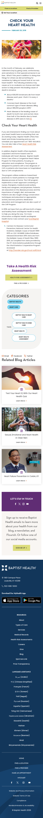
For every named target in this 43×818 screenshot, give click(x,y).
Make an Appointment (21, 773)
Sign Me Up (20, 548)
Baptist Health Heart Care (24, 316)
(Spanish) (22, 706)
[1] (31, 119)
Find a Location (11, 8)
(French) (21, 687)
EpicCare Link (21, 659)
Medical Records (21, 635)
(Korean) (21, 691)
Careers (21, 644)
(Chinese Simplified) (21, 682)
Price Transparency (21, 664)
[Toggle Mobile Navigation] (40, 3)
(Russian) (21, 701)
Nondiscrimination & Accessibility (21, 805)
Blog (21, 654)
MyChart (21, 778)
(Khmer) (21, 730)
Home (21, 758)
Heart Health (19, 331)
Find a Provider (32, 8)
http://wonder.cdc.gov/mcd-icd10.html (25, 250)
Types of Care (21, 625)
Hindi (21, 740)
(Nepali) (21, 696)
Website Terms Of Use (21, 796)
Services (21, 630)
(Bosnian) (21, 735)
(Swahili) (21, 721)
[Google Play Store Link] (31, 600)
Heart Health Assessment (24, 338)
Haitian (21, 725)
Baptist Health (15, 302)
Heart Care (13, 307)
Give (21, 649)
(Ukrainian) (21, 716)
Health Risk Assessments (20, 277)
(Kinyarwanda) (21, 745)
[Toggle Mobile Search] (37, 3)
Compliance (21, 801)
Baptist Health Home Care (24, 324)
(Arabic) (21, 677)
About (21, 620)
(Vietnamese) (21, 711)
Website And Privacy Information (21, 791)
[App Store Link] (11, 600)
